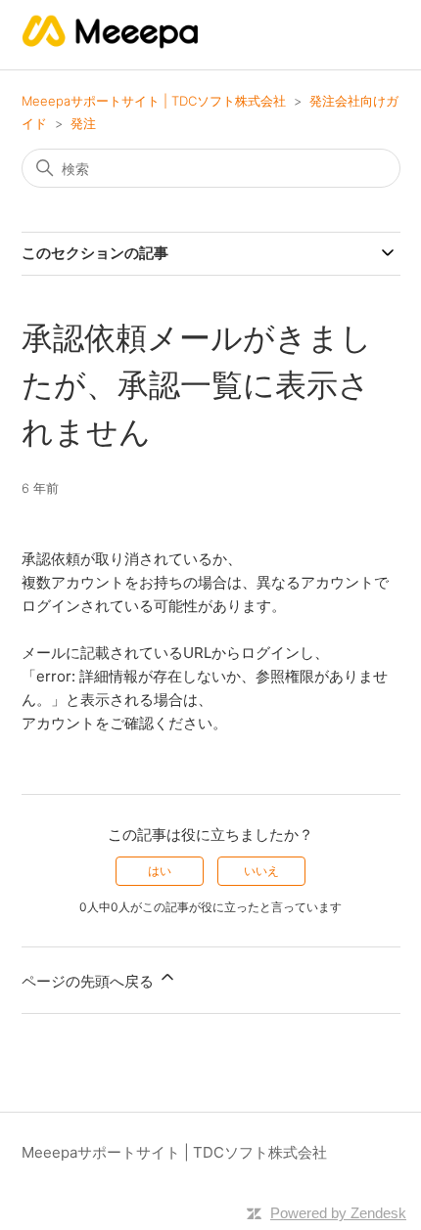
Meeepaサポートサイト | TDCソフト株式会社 (154, 101)
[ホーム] (111, 44)
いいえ (261, 870)
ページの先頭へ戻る (90, 981)
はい (159, 870)
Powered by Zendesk (338, 1213)
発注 (83, 123)
